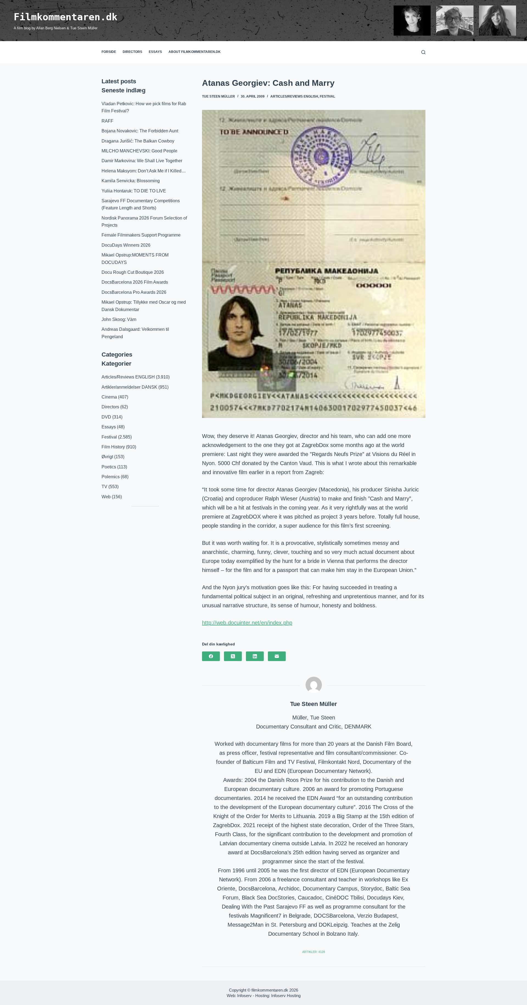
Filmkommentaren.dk (65, 17)
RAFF (107, 121)
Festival (327, 96)
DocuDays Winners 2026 (126, 245)
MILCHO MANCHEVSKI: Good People (139, 151)
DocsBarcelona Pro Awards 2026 (134, 292)
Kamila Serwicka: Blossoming (131, 180)
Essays (155, 52)
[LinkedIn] (255, 656)
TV (104, 486)
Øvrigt (107, 456)
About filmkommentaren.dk (195, 52)
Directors (132, 52)
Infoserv (244, 995)
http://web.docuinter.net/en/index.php (247, 623)
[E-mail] (277, 656)
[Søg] (423, 52)
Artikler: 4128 (313, 951)
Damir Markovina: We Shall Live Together (142, 160)
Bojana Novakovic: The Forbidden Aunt (140, 131)
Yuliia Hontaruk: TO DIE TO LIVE (134, 191)
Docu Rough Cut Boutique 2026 (133, 272)
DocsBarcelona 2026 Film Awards (135, 282)
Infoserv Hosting (286, 995)
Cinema (109, 397)
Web (106, 496)
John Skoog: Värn (119, 319)
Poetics (109, 467)
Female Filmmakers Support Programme (141, 235)
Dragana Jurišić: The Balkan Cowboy (138, 141)
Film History (113, 447)
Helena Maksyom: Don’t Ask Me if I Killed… (144, 171)
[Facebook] (211, 656)
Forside (109, 52)
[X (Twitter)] (233, 656)
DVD (106, 417)
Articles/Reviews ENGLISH (294, 96)
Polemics (111, 476)
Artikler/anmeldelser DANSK (129, 387)
